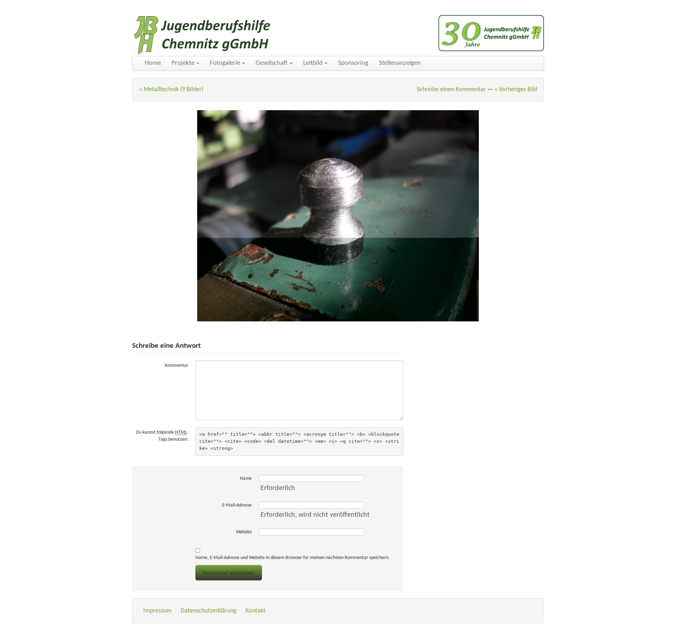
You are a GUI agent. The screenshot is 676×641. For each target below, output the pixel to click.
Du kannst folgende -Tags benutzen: (162, 436)
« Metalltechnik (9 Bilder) (171, 89)
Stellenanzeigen (400, 63)
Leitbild (313, 63)
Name (246, 478)
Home (153, 63)
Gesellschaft (272, 63)
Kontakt (255, 611)
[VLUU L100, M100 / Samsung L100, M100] (338, 216)
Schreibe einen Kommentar (451, 89)
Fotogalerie (226, 63)
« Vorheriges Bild (515, 89)
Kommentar (176, 365)
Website (244, 532)
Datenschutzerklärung (208, 611)
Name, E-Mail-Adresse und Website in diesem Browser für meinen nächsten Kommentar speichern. (292, 557)
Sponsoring (353, 63)
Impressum (157, 611)
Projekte (183, 63)
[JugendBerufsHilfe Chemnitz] (202, 35)
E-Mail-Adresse (237, 505)
